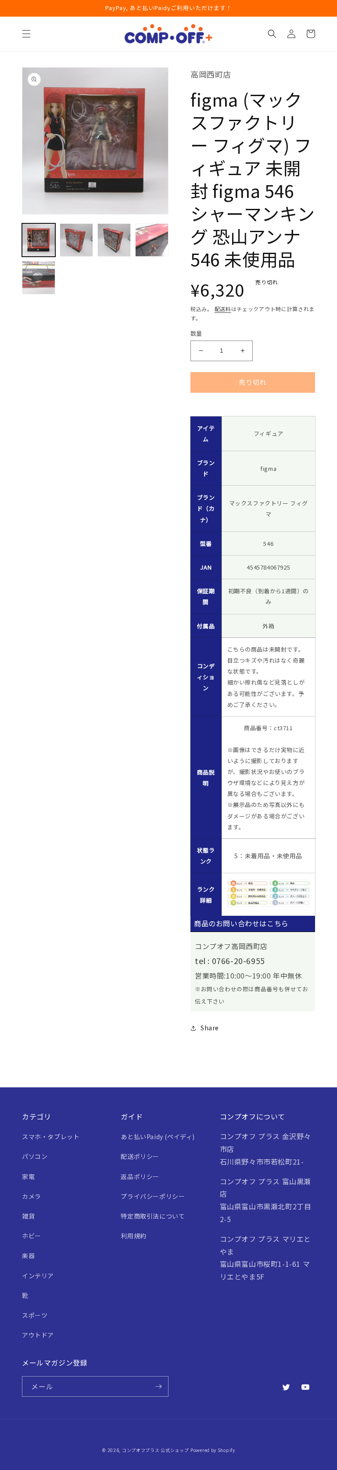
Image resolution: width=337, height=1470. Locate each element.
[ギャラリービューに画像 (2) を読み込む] (76, 240)
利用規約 (133, 1235)
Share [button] (210, 1027)
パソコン (34, 1156)
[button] (26, 33)
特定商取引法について (153, 1216)
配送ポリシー (140, 1156)
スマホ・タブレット (50, 1136)
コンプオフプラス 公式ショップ (155, 1450)
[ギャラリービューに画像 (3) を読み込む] (114, 240)
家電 (28, 1176)
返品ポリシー (140, 1176)
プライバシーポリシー (153, 1196)
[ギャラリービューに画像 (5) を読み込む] (38, 277)
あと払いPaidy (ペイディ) (158, 1136)
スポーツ (34, 1315)
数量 (196, 333)
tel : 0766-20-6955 (230, 960)
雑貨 (28, 1216)
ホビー (31, 1235)
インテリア (38, 1275)
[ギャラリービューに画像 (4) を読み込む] (151, 240)
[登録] (158, 1386)
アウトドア (38, 1334)
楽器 (28, 1255)
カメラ (31, 1196)
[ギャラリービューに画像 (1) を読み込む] (38, 240)
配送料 (223, 308)
